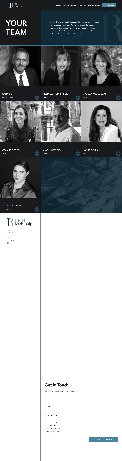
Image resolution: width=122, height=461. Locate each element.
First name (49, 399)
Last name (86, 399)
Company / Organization (54, 415)
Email (47, 407)
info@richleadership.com (13, 241)
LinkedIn (11, 243)
